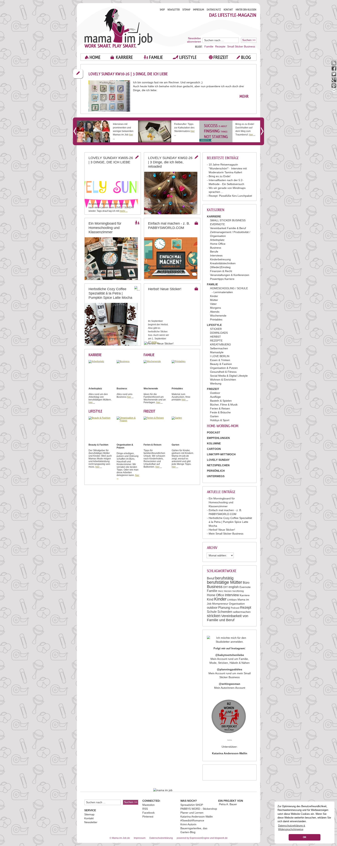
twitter (334, 74)
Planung (224, 607)
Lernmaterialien (223, 292)
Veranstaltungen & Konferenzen (229, 275)
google (334, 79)
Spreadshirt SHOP (191, 804)
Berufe (214, 251)
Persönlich (216, 470)
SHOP (162, 9)
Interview (232, 595)
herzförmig (238, 591)
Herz (220, 591)
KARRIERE (124, 57)
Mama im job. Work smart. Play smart (118, 28)
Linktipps (232, 599)
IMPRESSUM (198, 9)
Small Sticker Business (241, 46)
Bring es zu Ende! (220, 176)
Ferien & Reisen (220, 408)
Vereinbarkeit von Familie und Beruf (227, 618)
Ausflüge (215, 396)
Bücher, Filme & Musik (224, 404)
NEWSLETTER (174, 9)
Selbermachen (219, 348)
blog (246, 57)
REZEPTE (216, 340)
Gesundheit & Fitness (223, 371)
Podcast (235, 608)
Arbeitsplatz (217, 239)
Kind (210, 599)
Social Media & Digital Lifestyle (229, 375)
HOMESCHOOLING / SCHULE (229, 288)
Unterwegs (215, 476)
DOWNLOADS (219, 332)
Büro (246, 582)
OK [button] (304, 837)
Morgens (215, 307)
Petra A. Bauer (228, 804)
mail (334, 91)
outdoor (212, 607)
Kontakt (89, 818)
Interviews (216, 255)
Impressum (139, 838)
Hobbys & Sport (219, 420)
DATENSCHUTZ (214, 9)
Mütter (214, 300)
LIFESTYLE (188, 57)
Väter (213, 303)
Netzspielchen (218, 465)
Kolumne (214, 443)
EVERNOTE (217, 224)
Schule (212, 611)
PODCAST (213, 432)
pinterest (334, 85)
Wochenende (218, 315)
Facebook (148, 812)
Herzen (228, 591)
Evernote (245, 587)
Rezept (245, 607)
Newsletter (90, 822)
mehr (243, 96)
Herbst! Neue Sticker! (222, 529)
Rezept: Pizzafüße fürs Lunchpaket (230, 195)
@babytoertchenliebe (229, 655)
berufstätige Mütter (224, 582)
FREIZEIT (220, 57)
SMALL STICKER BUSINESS (228, 220)
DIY (225, 587)
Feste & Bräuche (220, 412)
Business (215, 247)
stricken (213, 616)
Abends (214, 311)
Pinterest (147, 816)
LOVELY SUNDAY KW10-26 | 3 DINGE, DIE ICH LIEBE (128, 74)
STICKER (216, 328)
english (234, 587)
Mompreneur (220, 603)
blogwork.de (221, 838)
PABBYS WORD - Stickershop (198, 808)
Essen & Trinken (220, 360)
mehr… (124, 211)
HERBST (215, 336)
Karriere (245, 595)
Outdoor (215, 392)
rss (334, 62)
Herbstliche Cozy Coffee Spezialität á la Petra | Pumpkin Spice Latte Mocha (230, 521)
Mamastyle (216, 352)
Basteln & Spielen (221, 400)
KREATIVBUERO (220, 344)
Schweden (224, 611)
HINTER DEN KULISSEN (246, 9)
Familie (208, 46)
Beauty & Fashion (221, 364)
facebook (334, 68)
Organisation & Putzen (224, 367)
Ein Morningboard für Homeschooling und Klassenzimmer (222, 502)
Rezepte (220, 46)
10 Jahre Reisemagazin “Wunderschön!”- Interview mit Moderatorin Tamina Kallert (228, 168)
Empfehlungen (218, 437)
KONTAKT (228, 9)
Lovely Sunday (218, 459)
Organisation (237, 603)
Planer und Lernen (191, 812)
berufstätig (224, 578)
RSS (145, 808)
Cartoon (214, 448)
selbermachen (242, 611)
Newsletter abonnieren (194, 40)
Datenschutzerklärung (161, 838)
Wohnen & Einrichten (223, 379)
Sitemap (89, 814)
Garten (214, 416)
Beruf (210, 578)
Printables (216, 319)
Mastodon (148, 804)
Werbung (215, 383)
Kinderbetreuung (220, 259)
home (95, 57)
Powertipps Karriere (222, 278)
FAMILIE (156, 57)
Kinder (214, 296)
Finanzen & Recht (221, 271)
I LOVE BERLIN (219, 356)
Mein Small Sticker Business (226, 533)
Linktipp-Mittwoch (221, 454)
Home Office (217, 243)
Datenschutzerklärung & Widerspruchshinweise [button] (291, 827)
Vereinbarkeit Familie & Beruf (228, 228)
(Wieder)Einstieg (220, 267)
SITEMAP (186, 9)
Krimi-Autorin (188, 824)
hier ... (252, 134)
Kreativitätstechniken (223, 263)
